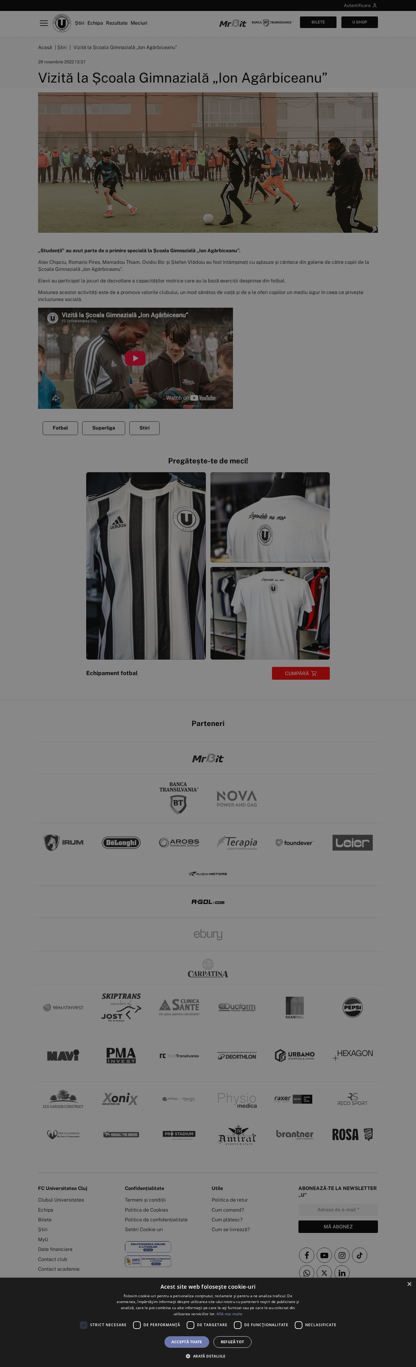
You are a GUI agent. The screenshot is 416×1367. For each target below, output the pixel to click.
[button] (207, 1356)
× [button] (409, 1284)
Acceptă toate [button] (186, 1341)
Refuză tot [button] (232, 1341)
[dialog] (208, 1322)
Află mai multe (229, 1313)
